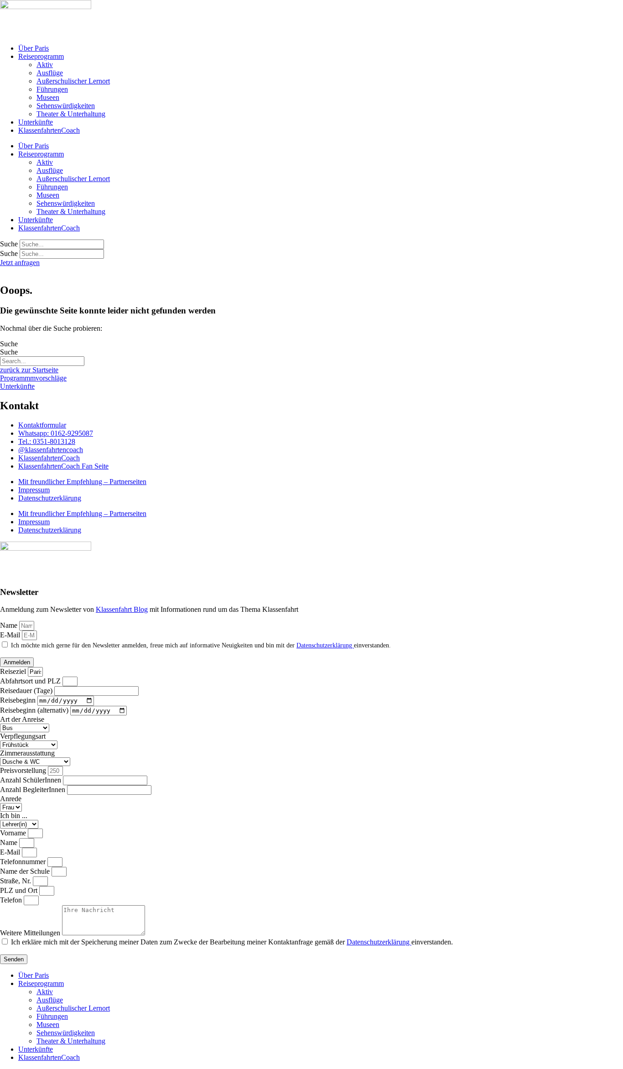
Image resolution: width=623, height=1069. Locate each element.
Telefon (12, 900)
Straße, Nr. (16, 881)
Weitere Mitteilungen (31, 933)
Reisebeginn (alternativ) (35, 710)
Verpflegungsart (23, 736)
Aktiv (44, 64)
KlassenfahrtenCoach (49, 130)
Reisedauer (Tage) (27, 690)
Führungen (52, 89)
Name (9, 625)
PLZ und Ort (19, 890)
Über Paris (33, 48)
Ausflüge (49, 73)
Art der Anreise (22, 719)
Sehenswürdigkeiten (65, 106)
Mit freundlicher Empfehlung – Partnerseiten (82, 481)
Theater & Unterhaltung (70, 114)
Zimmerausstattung (27, 753)
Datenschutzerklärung (49, 498)
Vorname (14, 833)
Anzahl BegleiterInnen (33, 789)
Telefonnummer (23, 862)
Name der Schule (26, 871)
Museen (47, 97)
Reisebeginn (18, 700)
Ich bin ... (13, 815)
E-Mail (11, 635)
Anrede (10, 799)
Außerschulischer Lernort (73, 81)
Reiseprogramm (41, 56)
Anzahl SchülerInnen (31, 780)
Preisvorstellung (24, 770)
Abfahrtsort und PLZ (31, 681)
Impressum (34, 490)
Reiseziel (14, 671)
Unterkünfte (35, 122)
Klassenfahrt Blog (122, 609)
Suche (9, 244)
